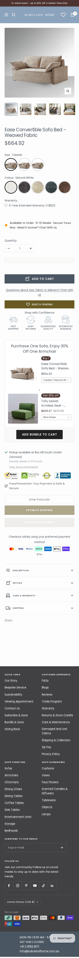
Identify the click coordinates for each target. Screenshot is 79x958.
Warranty (48, 708)
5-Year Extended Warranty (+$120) (32, 205)
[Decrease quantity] (8, 248)
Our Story (11, 680)
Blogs (45, 687)
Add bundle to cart (39, 434)
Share (8, 620)
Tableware (49, 800)
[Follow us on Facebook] (9, 885)
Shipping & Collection (56, 740)
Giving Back (12, 729)
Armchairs (11, 775)
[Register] (61, 847)
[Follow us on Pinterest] (26, 885)
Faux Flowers (50, 782)
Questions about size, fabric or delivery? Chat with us (39, 292)
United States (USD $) (21, 902)
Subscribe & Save (16, 715)
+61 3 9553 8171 (29, 946)
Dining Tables (13, 796)
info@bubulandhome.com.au (39, 951)
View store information (23, 467)
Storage (10, 824)
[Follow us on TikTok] (43, 885)
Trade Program (52, 701)
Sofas (8, 768)
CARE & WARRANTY (24, 595)
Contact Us (12, 708)
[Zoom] (67, 91)
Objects (47, 807)
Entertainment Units (18, 817)
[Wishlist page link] (63, 14)
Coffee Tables (14, 803)
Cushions (48, 768)
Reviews (47, 694)
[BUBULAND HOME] (39, 14)
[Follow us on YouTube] (34, 885)
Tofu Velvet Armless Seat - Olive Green (52, 403)
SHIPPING (18, 608)
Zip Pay (46, 747)
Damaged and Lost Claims (54, 731)
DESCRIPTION (21, 570)
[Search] (13, 14)
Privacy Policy (51, 754)
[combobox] (56, 380)
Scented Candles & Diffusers (55, 791)
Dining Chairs (13, 789)
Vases (46, 775)
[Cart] (72, 14)
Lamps (46, 814)
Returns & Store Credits (57, 715)
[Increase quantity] (31, 248)
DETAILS (17, 582)
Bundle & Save (14, 722)
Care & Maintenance (56, 722)
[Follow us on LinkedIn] (52, 885)
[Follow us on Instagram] (17, 885)
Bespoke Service (15, 687)
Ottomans (12, 782)
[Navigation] (6, 14)
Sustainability (13, 694)
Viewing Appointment (39, 522)
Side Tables (12, 810)
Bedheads (11, 830)
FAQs (45, 680)
